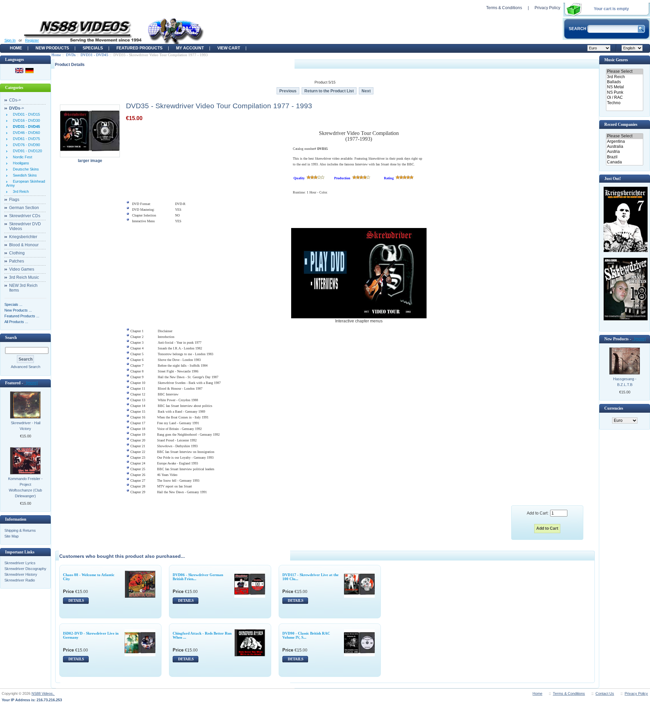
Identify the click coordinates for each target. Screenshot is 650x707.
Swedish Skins (24, 175)
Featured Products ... (21, 316)
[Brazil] (624, 157)
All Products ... (16, 322)
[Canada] (624, 162)
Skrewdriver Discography (25, 569)
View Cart (228, 48)
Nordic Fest (21, 157)
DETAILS (76, 600)
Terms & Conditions (504, 7)
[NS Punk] (624, 92)
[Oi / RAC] (624, 97)
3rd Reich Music (24, 277)
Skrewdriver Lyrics (20, 563)
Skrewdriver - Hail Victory (25, 426)
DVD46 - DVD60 (25, 133)
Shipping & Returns (20, 530)
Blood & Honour (24, 245)
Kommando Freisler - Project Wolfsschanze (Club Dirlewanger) (25, 487)
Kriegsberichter (23, 236)
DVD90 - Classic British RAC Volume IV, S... (306, 635)
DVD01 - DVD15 (25, 114)
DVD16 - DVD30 (25, 120)
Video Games (21, 269)
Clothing (17, 253)
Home (16, 48)
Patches (16, 261)
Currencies (613, 408)
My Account (190, 48)
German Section (24, 207)
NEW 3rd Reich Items (23, 288)
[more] (31, 383)
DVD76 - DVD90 (25, 145)
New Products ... (18, 310)
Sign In (10, 40)
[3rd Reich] (624, 76)
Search (11, 337)
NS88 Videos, (43, 693)
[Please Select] (624, 71)
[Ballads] (624, 82)
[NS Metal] (624, 87)
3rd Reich (20, 191)
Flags (14, 199)
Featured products (139, 48)
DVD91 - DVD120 (26, 151)
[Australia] (624, 146)
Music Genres (616, 60)
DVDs (70, 55)
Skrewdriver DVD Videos (25, 226)
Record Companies (620, 124)
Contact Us (604, 693)
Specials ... (13, 304)
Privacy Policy (547, 7)
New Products (52, 48)
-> (16, 108)
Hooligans (20, 163)
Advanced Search (25, 367)
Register (32, 40)
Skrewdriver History (20, 574)
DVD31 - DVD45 (94, 55)
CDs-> (15, 100)
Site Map (11, 536)
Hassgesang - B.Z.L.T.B (624, 382)
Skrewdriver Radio (19, 580)
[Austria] (624, 151)
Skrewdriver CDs (24, 215)
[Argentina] (624, 141)
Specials (93, 48)
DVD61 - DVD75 (25, 139)
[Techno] (624, 103)
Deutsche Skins (25, 169)
